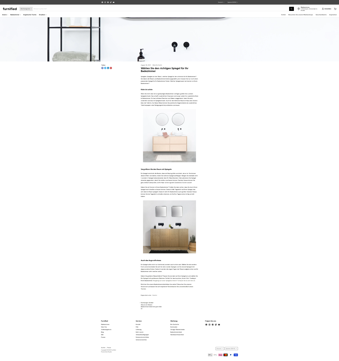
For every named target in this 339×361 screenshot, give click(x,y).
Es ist (181, 267)
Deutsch (220, 2)
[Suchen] (291, 9)
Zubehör (154, 295)
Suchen (103, 347)
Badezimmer (15, 15)
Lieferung (138, 329)
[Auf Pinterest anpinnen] (111, 68)
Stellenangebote (106, 329)
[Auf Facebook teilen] (102, 68)
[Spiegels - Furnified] (169, 163)
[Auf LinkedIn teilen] (108, 68)
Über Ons (104, 327)
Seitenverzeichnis (141, 340)
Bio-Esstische (174, 324)
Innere (4, 15)
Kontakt (138, 324)
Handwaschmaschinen (177, 335)
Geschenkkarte (321, 15)
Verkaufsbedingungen (142, 335)
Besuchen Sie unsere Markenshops (300, 15)
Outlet (283, 15)
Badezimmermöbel (176, 332)
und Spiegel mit (189, 267)
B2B (102, 335)
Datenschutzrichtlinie (142, 337)
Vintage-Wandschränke (177, 329)
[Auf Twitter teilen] (105, 68)
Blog (102, 332)
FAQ (137, 327)
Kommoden (173, 327)
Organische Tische (29, 15)
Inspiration (333, 15)
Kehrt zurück (139, 332)
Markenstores (105, 324)
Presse (103, 337)
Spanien (232, 2)
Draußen (42, 15)
